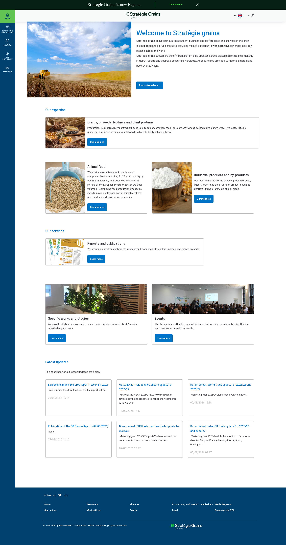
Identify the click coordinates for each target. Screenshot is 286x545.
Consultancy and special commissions (192, 504)
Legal (175, 510)
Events (133, 510)
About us (134, 504)
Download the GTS (225, 510)
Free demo (92, 504)
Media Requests (223, 504)
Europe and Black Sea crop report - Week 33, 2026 (78, 384)
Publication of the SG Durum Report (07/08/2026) (78, 426)
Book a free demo (149, 85)
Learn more (176, 4)
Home (47, 504)
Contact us (50, 510)
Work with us (93, 510)
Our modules (97, 142)
